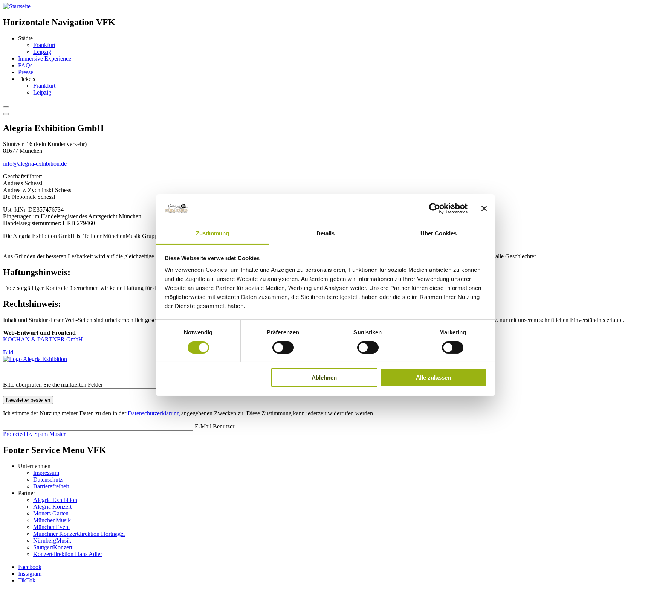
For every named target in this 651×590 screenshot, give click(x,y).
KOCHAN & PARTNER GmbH (43, 339)
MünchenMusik (52, 520)
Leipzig (42, 52)
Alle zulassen (433, 377)
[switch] (283, 347)
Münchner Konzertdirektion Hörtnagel (79, 534)
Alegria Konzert (52, 506)
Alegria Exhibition (55, 500)
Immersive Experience (44, 58)
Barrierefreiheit (51, 486)
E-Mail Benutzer (214, 426)
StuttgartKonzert (52, 547)
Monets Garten (51, 513)
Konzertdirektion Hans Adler (67, 554)
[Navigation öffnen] (6, 114)
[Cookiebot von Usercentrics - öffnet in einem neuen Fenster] (435, 208)
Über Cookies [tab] (438, 233)
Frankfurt (44, 45)
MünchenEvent (51, 527)
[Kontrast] (6, 107)
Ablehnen (324, 377)
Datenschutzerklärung (154, 413)
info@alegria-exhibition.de (35, 163)
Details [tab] (325, 233)
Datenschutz (48, 479)
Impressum (46, 473)
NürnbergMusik (52, 540)
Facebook (29, 567)
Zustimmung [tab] (212, 233)
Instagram (29, 573)
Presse (25, 72)
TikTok (26, 580)
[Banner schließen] (484, 208)
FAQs (25, 65)
